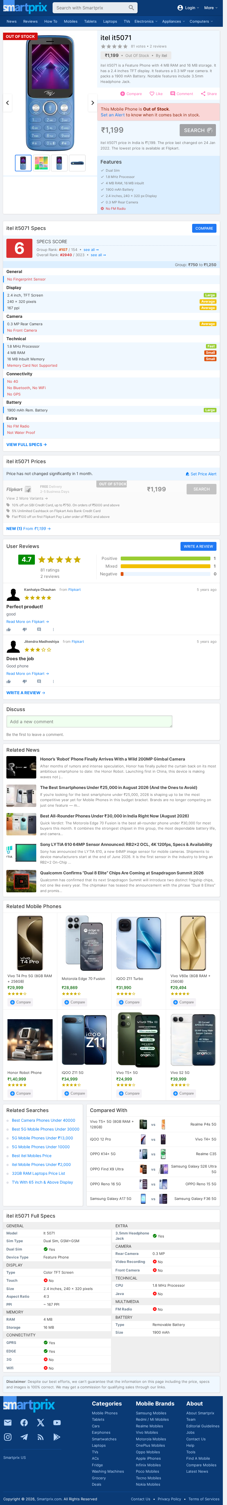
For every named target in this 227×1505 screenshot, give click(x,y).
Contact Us (196, 1439)
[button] (111, 445)
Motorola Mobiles (151, 1439)
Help (190, 1445)
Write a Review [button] (198, 546)
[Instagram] (7, 1437)
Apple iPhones (148, 1458)
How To (50, 21)
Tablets (90, 21)
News (12, 21)
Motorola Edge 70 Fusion (83, 978)
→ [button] (28, 528)
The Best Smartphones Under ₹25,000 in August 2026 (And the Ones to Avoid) (118, 787)
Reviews (30, 21)
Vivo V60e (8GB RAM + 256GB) (191, 979)
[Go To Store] (18, 489)
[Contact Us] (7, 1422)
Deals (96, 1484)
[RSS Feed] (40, 1437)
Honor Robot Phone (24, 1072)
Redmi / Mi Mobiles (152, 1419)
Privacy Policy (169, 1499)
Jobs (190, 1432)
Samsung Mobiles (151, 1413)
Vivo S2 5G (180, 1072)
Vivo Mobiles (147, 1432)
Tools (190, 1452)
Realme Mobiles (149, 1426)
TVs (127, 21)
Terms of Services (204, 1499)
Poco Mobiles (147, 1471)
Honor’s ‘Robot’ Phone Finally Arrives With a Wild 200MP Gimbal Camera (112, 758)
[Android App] (57, 1437)
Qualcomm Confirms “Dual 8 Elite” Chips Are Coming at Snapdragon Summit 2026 (122, 872)
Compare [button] (204, 228)
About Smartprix (200, 1413)
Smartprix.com (49, 1499)
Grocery (99, 1478)
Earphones (101, 1432)
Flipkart (74, 590)
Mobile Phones (105, 1413)
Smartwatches (104, 1439)
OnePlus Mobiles (150, 1445)
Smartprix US (14, 1457)
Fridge (97, 1465)
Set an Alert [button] (113, 114)
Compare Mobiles (201, 1465)
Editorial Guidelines (203, 1426)
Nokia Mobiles (148, 1484)
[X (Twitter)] (40, 1422)
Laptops (110, 21)
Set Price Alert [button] (203, 473)
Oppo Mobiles (148, 1452)
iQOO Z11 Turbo (129, 978)
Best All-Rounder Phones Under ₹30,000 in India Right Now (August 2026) (114, 815)
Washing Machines (108, 1471)
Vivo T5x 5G (127, 1072)
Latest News (197, 1471)
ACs (95, 1458)
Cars (96, 1426)
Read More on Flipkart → (27, 621)
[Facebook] (24, 1422)
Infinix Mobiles (148, 1465)
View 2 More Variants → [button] (27, 498)
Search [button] (194, 130)
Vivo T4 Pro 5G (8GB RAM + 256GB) (29, 979)
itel (164, 55)
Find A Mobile (198, 1458)
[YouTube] (57, 1422)
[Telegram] (24, 1437)
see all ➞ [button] (91, 249)
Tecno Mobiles (148, 1478)
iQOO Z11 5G (73, 1072)
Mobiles (71, 21)
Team (190, 1419)
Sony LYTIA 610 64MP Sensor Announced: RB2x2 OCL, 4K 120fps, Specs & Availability (126, 844)
